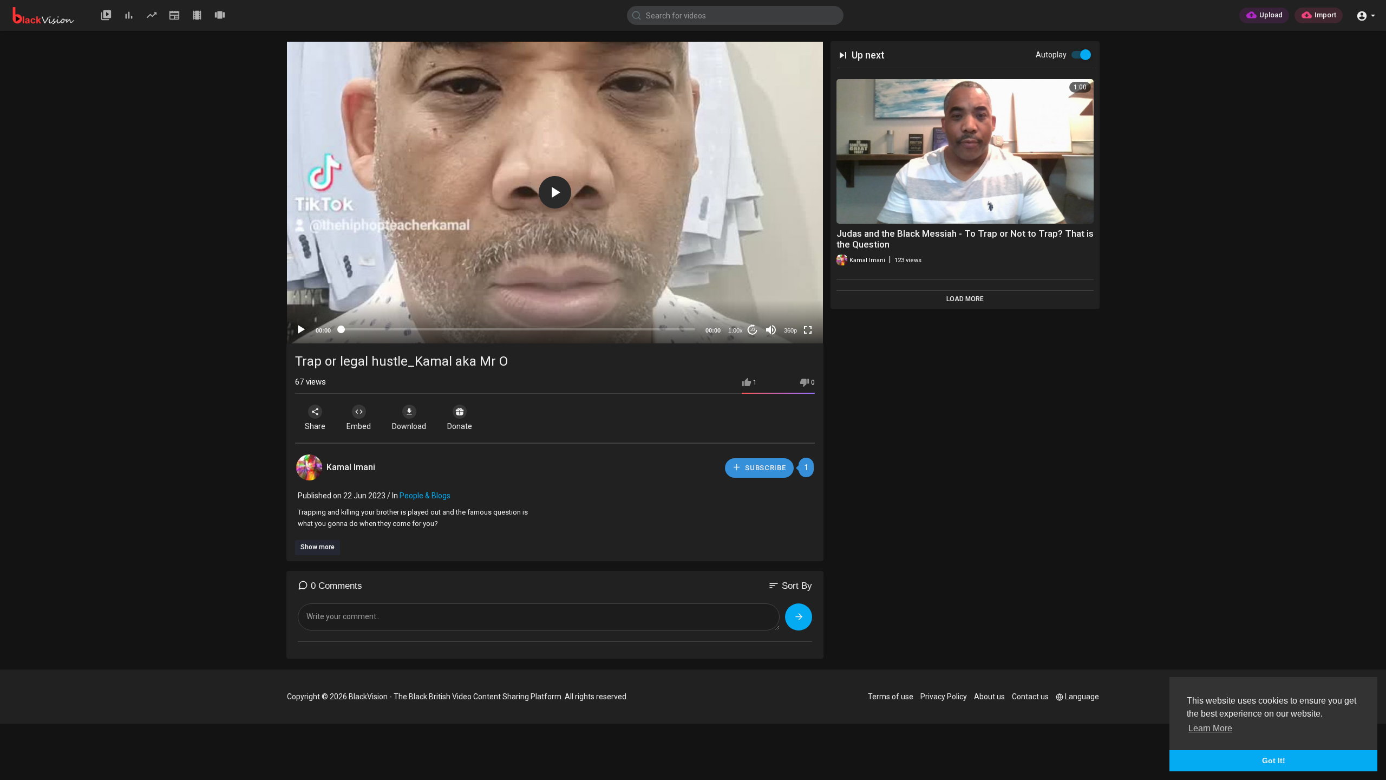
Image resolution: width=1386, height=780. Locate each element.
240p (787, 287)
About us (989, 696)
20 (752, 329)
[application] (555, 192)
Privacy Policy (943, 696)
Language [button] (1082, 696)
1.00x (735, 330)
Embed (358, 426)
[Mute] (771, 329)
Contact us (1030, 696)
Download (409, 426)
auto (786, 304)
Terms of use (890, 696)
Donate (459, 426)
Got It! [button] (1273, 760)
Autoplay (1051, 54)
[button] (1365, 15)
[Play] (301, 329)
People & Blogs (425, 495)
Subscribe (764, 468)
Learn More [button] (1210, 728)
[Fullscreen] (807, 329)
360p (790, 330)
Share (315, 426)
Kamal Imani (350, 467)
